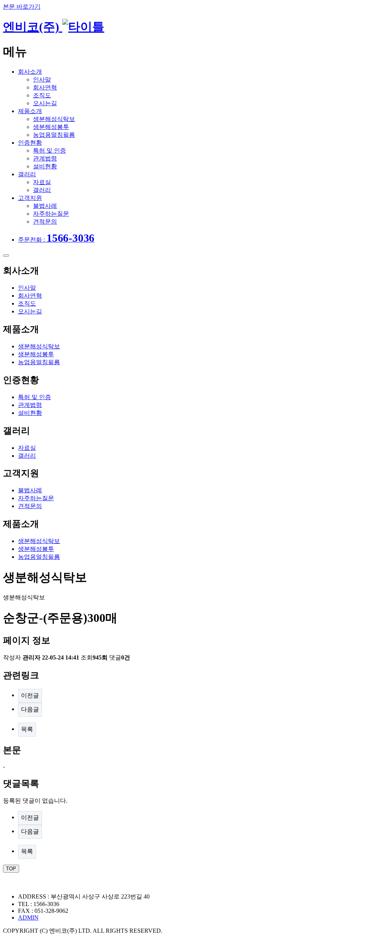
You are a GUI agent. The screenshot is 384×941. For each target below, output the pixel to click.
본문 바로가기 (21, 6)
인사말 (42, 79)
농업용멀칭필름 (54, 135)
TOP (11, 868)
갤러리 (27, 174)
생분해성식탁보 (54, 119)
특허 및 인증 (49, 150)
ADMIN (28, 917)
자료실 (42, 182)
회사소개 (30, 71)
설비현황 (45, 166)
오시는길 (45, 103)
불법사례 (45, 206)
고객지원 (30, 198)
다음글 (30, 709)
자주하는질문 (51, 213)
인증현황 (30, 142)
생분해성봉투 (51, 127)
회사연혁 (45, 87)
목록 (27, 729)
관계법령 (45, 158)
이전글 (30, 695)
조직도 (42, 95)
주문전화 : (56, 239)
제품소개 (30, 111)
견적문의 (45, 221)
